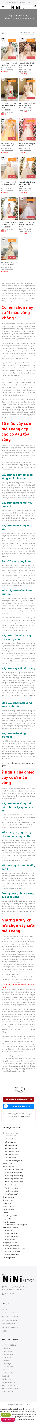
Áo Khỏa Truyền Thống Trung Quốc (16, 1248)
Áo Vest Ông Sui (8, 1207)
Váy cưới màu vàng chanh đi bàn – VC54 (8, 145)
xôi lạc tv (7, 1411)
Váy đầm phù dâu (9, 1258)
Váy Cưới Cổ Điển (11, 1136)
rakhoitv (26, 1419)
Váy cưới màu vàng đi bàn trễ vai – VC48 (27, 145)
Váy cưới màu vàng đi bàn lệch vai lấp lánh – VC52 (9, 184)
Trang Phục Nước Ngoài (11, 1246)
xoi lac (23, 1409)
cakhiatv (16, 1414)
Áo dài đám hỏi (10, 1240)
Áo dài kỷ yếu (7, 1203)
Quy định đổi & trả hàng (10, 1316)
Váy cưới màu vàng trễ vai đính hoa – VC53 (9, 64)
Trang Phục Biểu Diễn (10, 1243)
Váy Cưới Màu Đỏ (11, 1148)
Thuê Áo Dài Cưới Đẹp (10, 1228)
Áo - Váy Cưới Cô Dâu (10, 1133)
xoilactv (13, 1411)
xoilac (18, 1411)
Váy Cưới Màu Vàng (11, 1154)
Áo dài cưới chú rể (11, 1233)
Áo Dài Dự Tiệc (8, 1200)
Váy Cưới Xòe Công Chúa (13, 1161)
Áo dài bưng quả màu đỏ (13, 1172)
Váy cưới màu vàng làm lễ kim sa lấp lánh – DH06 (27, 65)
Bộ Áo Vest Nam (8, 1210)
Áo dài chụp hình (8, 1197)
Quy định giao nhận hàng (10, 1320)
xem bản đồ (24, 1116)
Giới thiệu (5, 1309)
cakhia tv (27, 1414)
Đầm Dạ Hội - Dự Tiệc (10, 1216)
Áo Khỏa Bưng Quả (11, 1194)
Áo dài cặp (8, 1230)
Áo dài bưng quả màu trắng (14, 1179)
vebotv (31, 1419)
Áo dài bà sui (7, 1164)
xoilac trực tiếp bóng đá (8, 1409)
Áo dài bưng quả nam (12, 1188)
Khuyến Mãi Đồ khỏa (12, 1255)
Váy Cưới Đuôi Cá (11, 1145)
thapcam (20, 1419)
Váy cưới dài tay (10, 1139)
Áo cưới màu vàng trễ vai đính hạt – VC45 (27, 104)
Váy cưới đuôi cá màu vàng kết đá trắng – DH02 (8, 105)
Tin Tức (4, 1331)
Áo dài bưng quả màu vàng (14, 1182)
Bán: (2, 68)
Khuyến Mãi (7, 1219)
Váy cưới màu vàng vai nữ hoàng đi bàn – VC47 (27, 184)
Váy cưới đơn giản (11, 1142)
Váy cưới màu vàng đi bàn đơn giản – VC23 (8, 223)
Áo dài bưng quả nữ (11, 1191)
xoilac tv (23, 1411)
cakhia (21, 1414)
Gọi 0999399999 (8, 1420)
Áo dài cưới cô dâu (11, 1236)
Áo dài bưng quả (8, 1167)
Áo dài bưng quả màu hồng (14, 1176)
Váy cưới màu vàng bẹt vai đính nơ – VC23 (9, 264)
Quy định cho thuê (8, 1313)
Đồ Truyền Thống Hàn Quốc (14, 1251)
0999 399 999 (9, 1294)
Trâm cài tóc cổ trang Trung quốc (16, 1225)
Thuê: (3, 70)
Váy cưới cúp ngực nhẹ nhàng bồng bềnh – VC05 (27, 224)
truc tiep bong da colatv (18, 1417)
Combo (5, 1213)
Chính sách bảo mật (8, 1324)
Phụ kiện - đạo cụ (9, 1222)
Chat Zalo (6, 1415)
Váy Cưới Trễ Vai (10, 1157)
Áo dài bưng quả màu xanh (14, 1185)
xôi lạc (18, 1409)
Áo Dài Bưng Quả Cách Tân (14, 1169)
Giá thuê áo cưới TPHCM (10, 1327)
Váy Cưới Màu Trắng (12, 1151)
